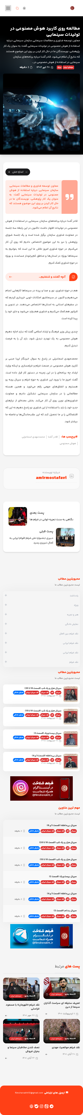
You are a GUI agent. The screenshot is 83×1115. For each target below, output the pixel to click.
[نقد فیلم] (6, 662)
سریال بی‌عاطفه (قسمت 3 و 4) (46, 756)
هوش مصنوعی (68, 443)
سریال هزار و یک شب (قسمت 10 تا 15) (43, 711)
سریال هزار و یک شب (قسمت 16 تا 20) (43, 688)
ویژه (59, 67)
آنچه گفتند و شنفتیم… (52, 277)
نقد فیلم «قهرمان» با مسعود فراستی (23, 1007)
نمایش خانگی (19, 692)
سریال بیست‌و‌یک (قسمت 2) (47, 733)
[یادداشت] (6, 595)
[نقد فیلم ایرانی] (6, 643)
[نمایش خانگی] (6, 624)
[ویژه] (6, 605)
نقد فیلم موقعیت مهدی (66, 1047)
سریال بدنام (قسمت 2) (65, 911)
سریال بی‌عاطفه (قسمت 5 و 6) (62, 825)
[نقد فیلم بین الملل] (6, 633)
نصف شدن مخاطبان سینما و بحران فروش (24, 1049)
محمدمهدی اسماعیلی (33, 437)
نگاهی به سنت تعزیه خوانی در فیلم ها (51, 520)
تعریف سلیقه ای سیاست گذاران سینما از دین (62, 1005)
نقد (52, 692)
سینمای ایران (68, 67)
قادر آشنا (53, 437)
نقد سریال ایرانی (32, 692)
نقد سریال (45, 692)
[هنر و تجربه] (6, 614)
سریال (58, 692)
